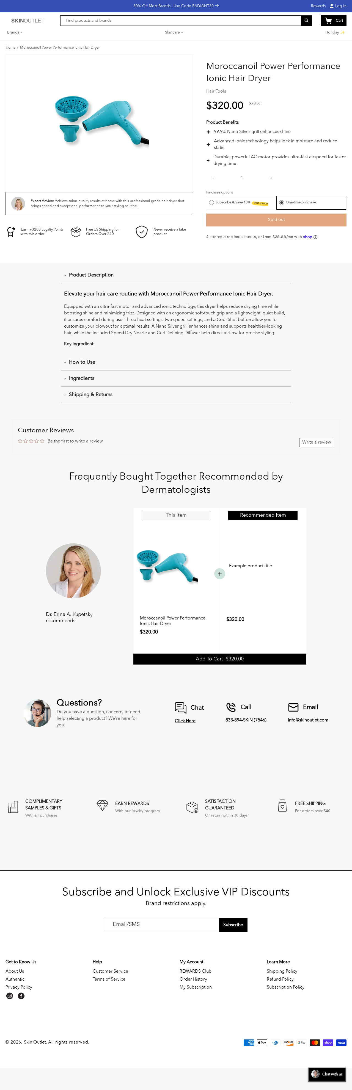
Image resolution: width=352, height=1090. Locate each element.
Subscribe (233, 925)
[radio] (211, 202)
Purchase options (219, 192)
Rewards (318, 6)
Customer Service (110, 971)
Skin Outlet (35, 1042)
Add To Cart (220, 659)
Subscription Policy (285, 987)
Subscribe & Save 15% (242, 203)
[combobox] (186, 20)
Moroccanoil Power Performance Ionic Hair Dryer (60, 47)
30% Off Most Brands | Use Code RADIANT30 (174, 6)
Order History (193, 979)
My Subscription (196, 987)
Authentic (15, 979)
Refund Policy (280, 979)
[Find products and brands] (306, 20)
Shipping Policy (282, 971)
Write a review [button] (316, 442)
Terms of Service (109, 979)
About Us (15, 971)
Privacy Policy (19, 987)
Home (10, 47)
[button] (15, 32)
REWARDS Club (195, 971)
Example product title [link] (250, 566)
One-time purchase (301, 202)
